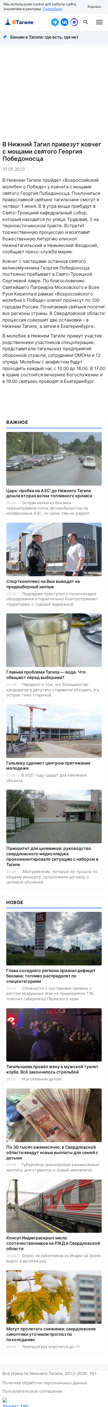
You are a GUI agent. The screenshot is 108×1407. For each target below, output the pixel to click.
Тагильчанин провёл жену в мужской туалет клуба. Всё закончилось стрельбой (52, 1069)
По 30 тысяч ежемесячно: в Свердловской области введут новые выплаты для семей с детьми (52, 1152)
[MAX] (74, 22)
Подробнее (52, 9)
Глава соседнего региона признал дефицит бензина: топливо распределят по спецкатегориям (51, 976)
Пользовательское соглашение (32, 1391)
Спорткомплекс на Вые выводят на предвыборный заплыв (43, 584)
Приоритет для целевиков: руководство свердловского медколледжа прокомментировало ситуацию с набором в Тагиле (52, 856)
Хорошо (94, 6)
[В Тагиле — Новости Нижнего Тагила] (25, 22)
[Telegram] (55, 22)
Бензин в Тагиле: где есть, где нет (44, 37)
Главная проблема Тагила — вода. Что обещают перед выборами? (46, 674)
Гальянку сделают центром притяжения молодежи (48, 765)
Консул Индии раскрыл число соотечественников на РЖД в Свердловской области (53, 1243)
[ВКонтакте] (64, 22)
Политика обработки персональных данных (44, 1382)
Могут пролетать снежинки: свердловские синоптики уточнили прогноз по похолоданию (51, 1334)
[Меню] (99, 22)
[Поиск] (86, 22)
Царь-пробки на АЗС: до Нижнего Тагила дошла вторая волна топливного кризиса (49, 493)
